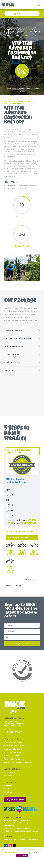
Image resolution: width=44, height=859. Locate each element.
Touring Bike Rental (12, 759)
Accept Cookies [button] (22, 855)
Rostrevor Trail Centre (13, 742)
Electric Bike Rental (12, 756)
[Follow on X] (14, 845)
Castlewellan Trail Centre (14, 746)
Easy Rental (23, 13)
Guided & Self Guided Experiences (18, 762)
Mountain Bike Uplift (12, 752)
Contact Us (8, 785)
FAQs (6, 789)
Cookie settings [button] (31, 852)
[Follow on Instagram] (10, 845)
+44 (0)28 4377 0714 (14, 732)
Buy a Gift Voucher (15, 800)
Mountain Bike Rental (13, 749)
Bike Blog (8, 792)
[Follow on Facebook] (6, 845)
